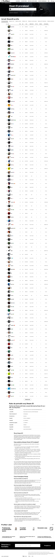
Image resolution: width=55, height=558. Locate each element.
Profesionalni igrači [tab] (4, 21)
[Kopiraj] (45, 409)
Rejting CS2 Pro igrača (32, 1)
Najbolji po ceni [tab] (24, 21)
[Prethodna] (51, 524)
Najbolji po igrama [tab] (18, 21)
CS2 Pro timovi (24, 1)
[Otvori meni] (1, 1)
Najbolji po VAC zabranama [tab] (42, 21)
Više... (49, 1)
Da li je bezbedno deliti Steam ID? (21, 510)
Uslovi (32, 556)
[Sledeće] (53, 524)
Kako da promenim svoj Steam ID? (21, 492)
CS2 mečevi (18, 1)
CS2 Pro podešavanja (42, 1)
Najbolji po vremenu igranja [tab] (32, 21)
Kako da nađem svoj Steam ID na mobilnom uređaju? (25, 504)
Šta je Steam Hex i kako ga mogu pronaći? (22, 516)
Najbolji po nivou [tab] (11, 21)
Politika (29, 556)
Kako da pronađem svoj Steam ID (21, 478)
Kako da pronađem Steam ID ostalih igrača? (23, 485)
